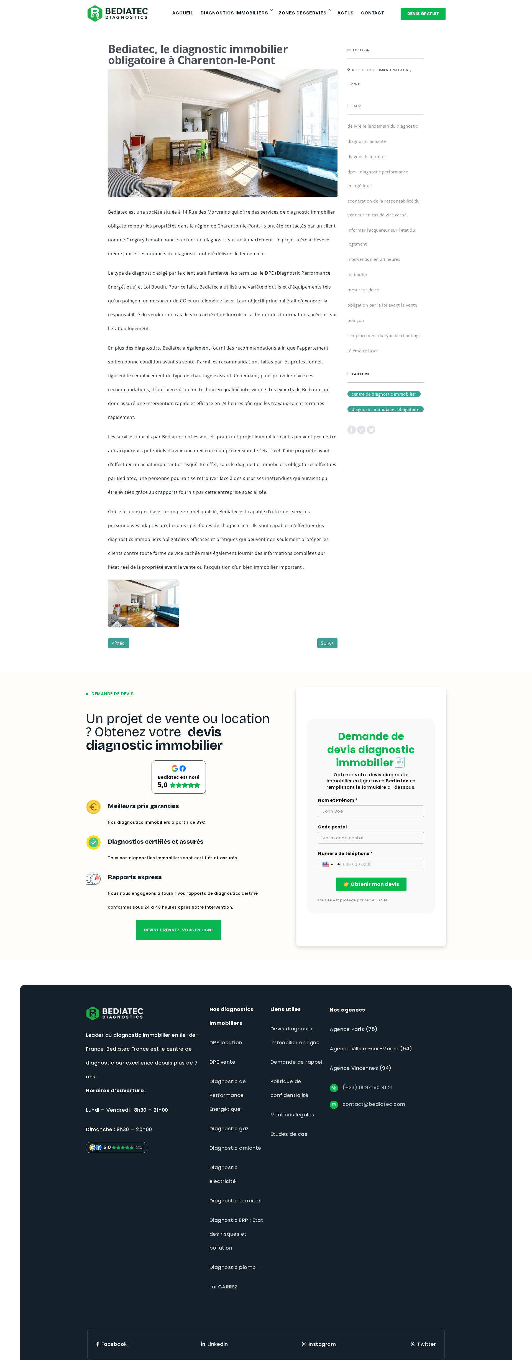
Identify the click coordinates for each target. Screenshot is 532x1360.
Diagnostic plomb (232, 1267)
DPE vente (222, 1061)
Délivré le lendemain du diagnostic (382, 126)
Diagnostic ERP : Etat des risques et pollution (236, 1234)
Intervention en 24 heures (373, 259)
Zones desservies (303, 13)
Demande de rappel (296, 1061)
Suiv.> (327, 643)
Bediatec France (127, 1048)
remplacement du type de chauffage (384, 335)
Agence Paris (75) (354, 1029)
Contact (372, 13)
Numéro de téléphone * (345, 853)
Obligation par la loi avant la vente (382, 305)
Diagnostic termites (235, 1200)
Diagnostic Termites (367, 156)
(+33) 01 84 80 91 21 (367, 1087)
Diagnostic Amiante (366, 141)
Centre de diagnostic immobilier (384, 394)
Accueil (182, 13)
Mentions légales (292, 1114)
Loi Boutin (357, 274)
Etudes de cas (289, 1134)
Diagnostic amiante (235, 1147)
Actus (345, 13)
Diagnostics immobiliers (234, 13)
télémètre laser (362, 350)
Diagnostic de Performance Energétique (227, 1095)
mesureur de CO (363, 289)
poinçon (355, 320)
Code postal (332, 827)
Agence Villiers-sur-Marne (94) (371, 1048)
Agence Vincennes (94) (361, 1068)
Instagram (322, 1344)
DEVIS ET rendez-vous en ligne (179, 930)
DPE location (225, 1042)
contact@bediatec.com (373, 1104)
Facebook (114, 1344)
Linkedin (218, 1344)
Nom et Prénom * (338, 800)
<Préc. (119, 643)
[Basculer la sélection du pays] (328, 864)
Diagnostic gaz (229, 1128)
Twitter (426, 1344)
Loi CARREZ (223, 1286)
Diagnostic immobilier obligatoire (386, 409)
